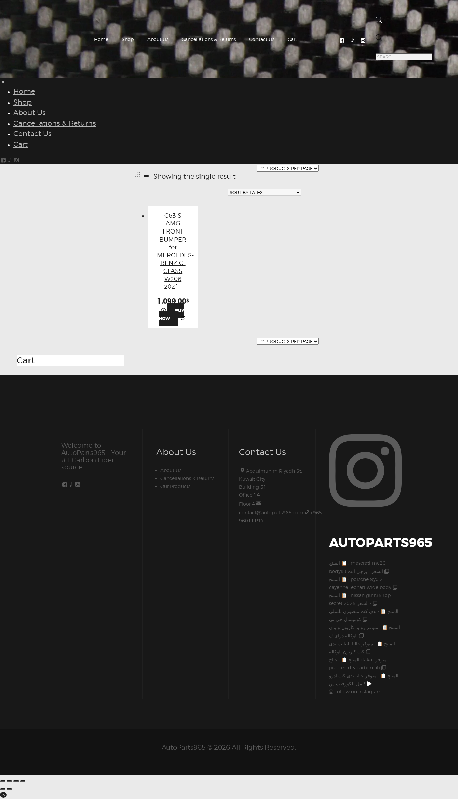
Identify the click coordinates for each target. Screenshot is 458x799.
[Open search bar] (379, 21)
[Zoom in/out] (2, 781)
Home (101, 39)
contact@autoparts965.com (271, 512)
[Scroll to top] (3, 795)
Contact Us (261, 39)
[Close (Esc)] (22, 781)
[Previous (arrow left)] (2, 789)
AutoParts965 (184, 747)
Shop (128, 39)
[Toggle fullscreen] (9, 781)
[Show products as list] (146, 174)
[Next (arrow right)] (9, 789)
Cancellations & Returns (209, 39)
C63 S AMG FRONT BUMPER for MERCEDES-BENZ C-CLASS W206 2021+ (175, 251)
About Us (157, 39)
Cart (292, 39)
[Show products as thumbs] (137, 174)
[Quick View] (164, 310)
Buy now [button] (171, 314)
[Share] (16, 781)
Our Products (175, 486)
